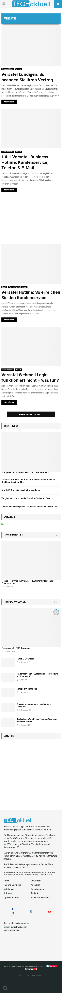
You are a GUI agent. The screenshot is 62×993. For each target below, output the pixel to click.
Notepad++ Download (27, 689)
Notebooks (9, 889)
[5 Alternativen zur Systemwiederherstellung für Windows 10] (8, 677)
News (6, 881)
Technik (34, 893)
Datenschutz (24, 976)
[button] (5, 988)
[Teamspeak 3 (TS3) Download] (31, 627)
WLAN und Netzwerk (40, 897)
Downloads (36, 881)
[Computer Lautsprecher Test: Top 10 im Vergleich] (31, 452)
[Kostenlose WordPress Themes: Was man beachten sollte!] (8, 722)
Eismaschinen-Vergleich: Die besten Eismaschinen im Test (29, 506)
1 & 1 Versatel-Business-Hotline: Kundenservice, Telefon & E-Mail (25, 162)
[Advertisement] (31, 219)
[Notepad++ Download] (8, 692)
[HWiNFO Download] (8, 662)
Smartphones (37, 889)
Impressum (36, 976)
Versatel (18, 69)
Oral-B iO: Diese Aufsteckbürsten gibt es (20, 490)
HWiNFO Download (25, 659)
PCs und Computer (12, 885)
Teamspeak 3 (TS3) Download (15, 648)
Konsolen (35, 885)
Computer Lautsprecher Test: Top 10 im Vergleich (25, 472)
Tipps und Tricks (7, 69)
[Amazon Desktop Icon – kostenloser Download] (8, 707)
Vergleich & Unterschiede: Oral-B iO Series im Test (25, 498)
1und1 (4, 287)
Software (8, 893)
